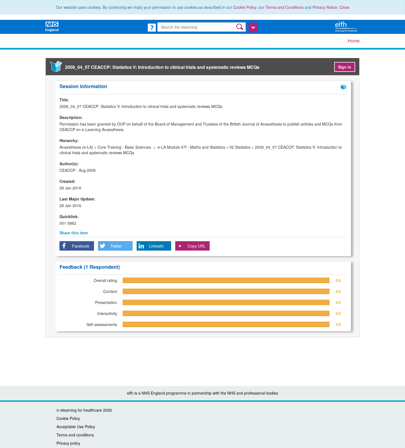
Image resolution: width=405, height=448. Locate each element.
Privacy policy (68, 443)
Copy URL (197, 246)
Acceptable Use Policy (75, 426)
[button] (240, 27)
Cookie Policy (244, 7)
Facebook (80, 246)
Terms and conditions (75, 435)
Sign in (344, 67)
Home (354, 40)
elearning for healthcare (81, 410)
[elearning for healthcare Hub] (347, 26)
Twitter (116, 246)
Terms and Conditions (284, 7)
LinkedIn (156, 246)
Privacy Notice (324, 7)
